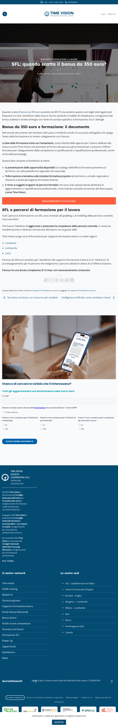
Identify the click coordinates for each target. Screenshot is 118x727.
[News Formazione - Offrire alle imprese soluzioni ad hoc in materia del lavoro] (59, 14)
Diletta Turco (73, 73)
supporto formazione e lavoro (83, 290)
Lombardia (11, 248)
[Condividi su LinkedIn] (72, 280)
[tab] (15, 697)
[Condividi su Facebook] (51, 280)
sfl (68, 290)
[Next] (111, 681)
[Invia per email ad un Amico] (61, 280)
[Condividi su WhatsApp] (46, 280)
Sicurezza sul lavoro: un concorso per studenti (32, 297)
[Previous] (36, 681)
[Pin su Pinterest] (66, 280)
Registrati (112, 14)
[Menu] (4, 14)
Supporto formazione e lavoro (59, 59)
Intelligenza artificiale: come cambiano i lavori (86, 297)
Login (103, 14)
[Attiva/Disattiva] (62, 583)
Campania (10, 243)
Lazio (8, 253)
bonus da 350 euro (30, 112)
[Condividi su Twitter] (56, 280)
